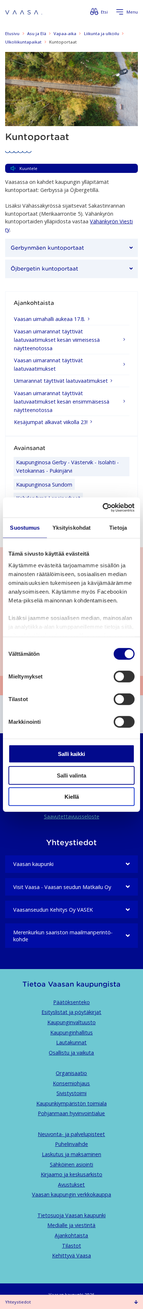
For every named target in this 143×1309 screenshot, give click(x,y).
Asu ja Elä (36, 33)
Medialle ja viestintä (71, 1225)
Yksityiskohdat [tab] (71, 528)
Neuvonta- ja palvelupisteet (71, 1134)
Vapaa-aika (65, 33)
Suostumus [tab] (25, 528)
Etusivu (12, 33)
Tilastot (71, 1245)
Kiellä (72, 797)
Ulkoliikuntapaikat (23, 42)
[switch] (124, 676)
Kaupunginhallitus (71, 1032)
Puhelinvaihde (71, 1143)
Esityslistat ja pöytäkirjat (71, 1012)
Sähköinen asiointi (71, 1164)
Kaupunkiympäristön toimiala (71, 1103)
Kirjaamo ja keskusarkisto (71, 1174)
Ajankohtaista (71, 1235)
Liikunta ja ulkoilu (101, 33)
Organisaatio (71, 1073)
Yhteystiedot (18, 1302)
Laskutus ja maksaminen (71, 1154)
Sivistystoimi (71, 1093)
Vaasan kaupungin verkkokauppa (71, 1194)
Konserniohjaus (71, 1083)
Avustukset (71, 1184)
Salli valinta (71, 775)
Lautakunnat (71, 1042)
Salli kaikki (71, 754)
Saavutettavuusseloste (71, 816)
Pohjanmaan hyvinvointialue (71, 1113)
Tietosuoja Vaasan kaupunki (71, 1215)
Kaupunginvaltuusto (71, 1022)
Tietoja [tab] (118, 528)
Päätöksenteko (71, 1002)
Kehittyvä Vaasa (71, 1255)
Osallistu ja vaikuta (71, 1052)
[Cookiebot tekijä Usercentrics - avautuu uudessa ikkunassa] (103, 507)
